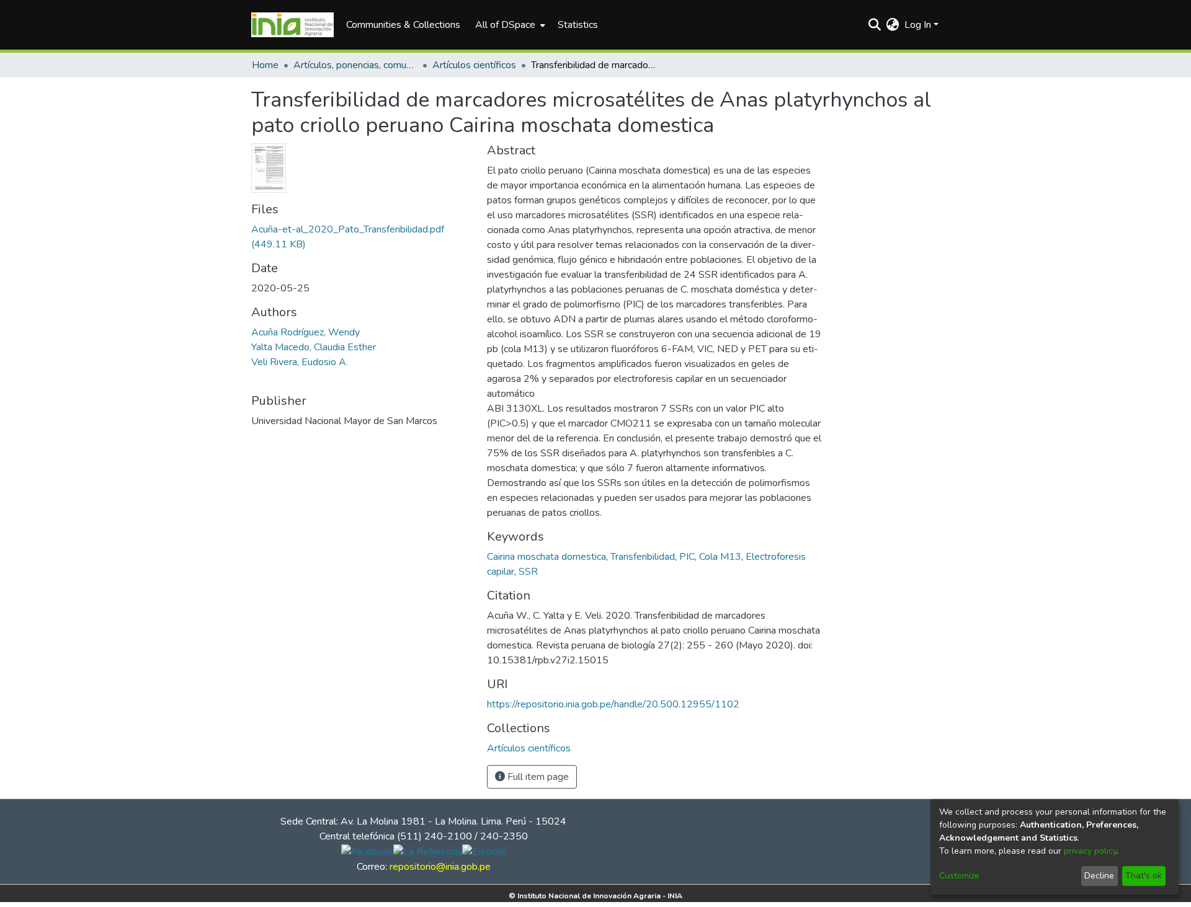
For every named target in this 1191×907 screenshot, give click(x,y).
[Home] (292, 24)
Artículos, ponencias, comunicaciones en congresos (355, 65)
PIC (687, 557)
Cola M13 (720, 557)
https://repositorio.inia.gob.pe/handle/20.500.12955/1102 (613, 704)
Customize (959, 876)
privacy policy (1090, 851)
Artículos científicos (474, 65)
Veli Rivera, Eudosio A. (299, 362)
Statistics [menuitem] (578, 25)
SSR (528, 571)
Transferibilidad (642, 557)
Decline (1099, 876)
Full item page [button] (537, 777)
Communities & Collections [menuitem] (403, 25)
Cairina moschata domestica (546, 557)
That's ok (1143, 876)
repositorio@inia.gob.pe (440, 867)
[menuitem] (509, 25)
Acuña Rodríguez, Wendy (305, 332)
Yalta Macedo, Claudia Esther (313, 347)
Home (265, 65)
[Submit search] (875, 24)
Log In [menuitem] (917, 25)
